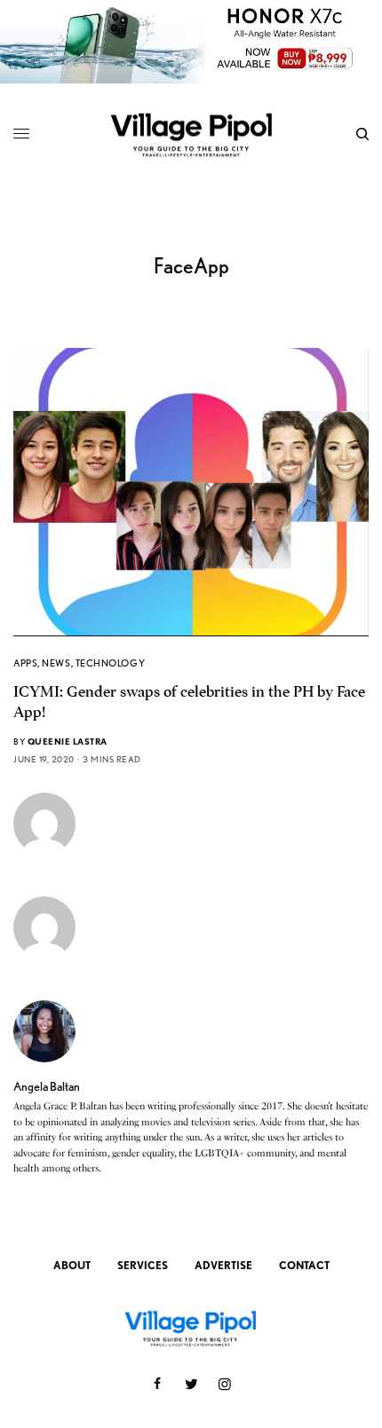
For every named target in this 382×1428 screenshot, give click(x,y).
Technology (111, 663)
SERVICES (142, 1265)
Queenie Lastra (67, 741)
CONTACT (304, 1265)
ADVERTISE (223, 1265)
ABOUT (72, 1265)
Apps (25, 663)
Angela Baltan (46, 1086)
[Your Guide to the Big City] (191, 134)
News (56, 663)
